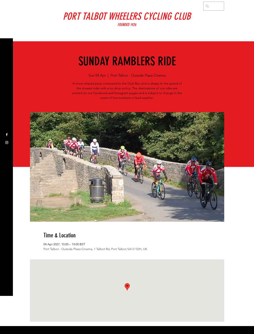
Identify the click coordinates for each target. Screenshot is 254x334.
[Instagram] (7, 142)
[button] (7, 6)
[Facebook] (7, 135)
